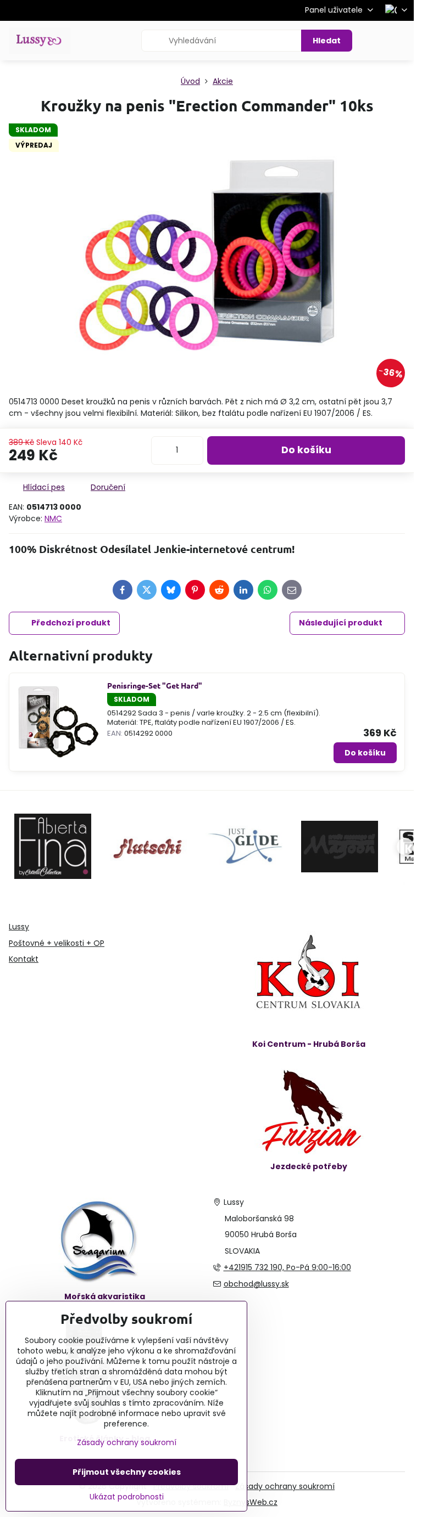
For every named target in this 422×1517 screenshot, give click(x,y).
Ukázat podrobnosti (127, 1497)
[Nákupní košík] (374, 41)
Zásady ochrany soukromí (285, 1486)
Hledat (327, 40)
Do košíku (306, 449)
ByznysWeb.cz (250, 1502)
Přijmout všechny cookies (127, 1472)
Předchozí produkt (70, 622)
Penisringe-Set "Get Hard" (154, 685)
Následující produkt (340, 622)
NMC (53, 518)
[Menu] (400, 41)
